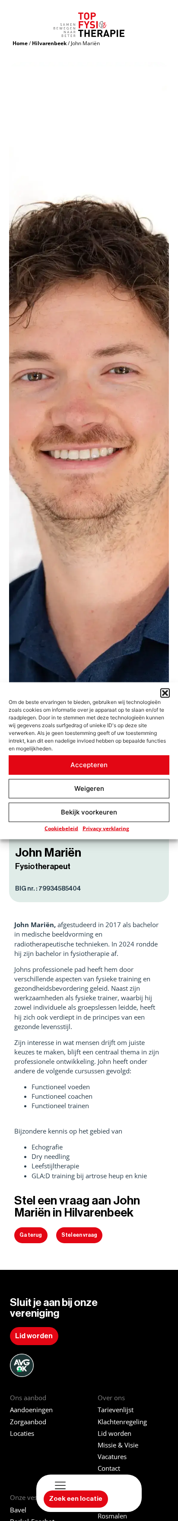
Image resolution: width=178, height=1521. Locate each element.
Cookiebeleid (61, 828)
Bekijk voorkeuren (89, 812)
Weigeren (89, 788)
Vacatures (112, 1456)
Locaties (22, 1433)
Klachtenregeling (122, 1422)
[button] (165, 692)
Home (20, 43)
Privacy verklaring (106, 828)
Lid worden (114, 1433)
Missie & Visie (118, 1445)
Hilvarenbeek (49, 43)
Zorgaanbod (28, 1422)
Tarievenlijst (116, 1410)
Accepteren (89, 765)
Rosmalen (112, 1516)
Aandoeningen (31, 1410)
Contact (109, 1468)
